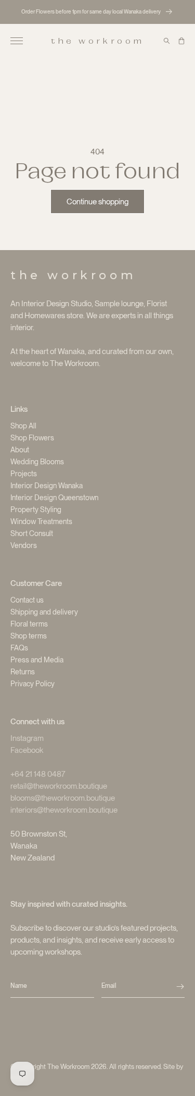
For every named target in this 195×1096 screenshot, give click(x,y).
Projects (23, 473)
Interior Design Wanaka (46, 485)
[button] (16, 41)
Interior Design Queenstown (54, 497)
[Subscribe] (180, 986)
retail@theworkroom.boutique (58, 786)
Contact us (27, 600)
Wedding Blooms (37, 462)
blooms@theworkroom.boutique (62, 798)
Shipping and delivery (44, 612)
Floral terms (29, 624)
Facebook (26, 750)
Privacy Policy (32, 684)
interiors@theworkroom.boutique (64, 810)
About (19, 450)
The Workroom (68, 1067)
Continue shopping (97, 201)
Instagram (27, 738)
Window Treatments (41, 521)
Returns (22, 672)
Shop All (23, 426)
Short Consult (31, 533)
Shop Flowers (32, 438)
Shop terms (28, 636)
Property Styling (35, 509)
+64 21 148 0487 (38, 774)
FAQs (19, 648)
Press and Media (36, 660)
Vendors (23, 545)
